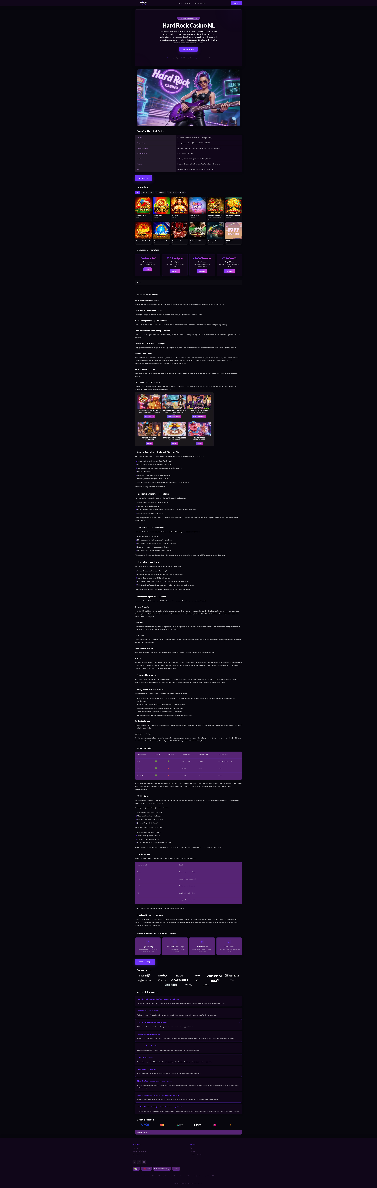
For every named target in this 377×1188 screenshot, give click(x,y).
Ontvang (175, 271)
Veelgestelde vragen (199, 3)
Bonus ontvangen (145, 962)
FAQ (191, 1148)
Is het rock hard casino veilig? (146, 1069)
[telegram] (144, 1162)
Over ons (135, 1148)
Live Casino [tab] (172, 192)
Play (143, 203)
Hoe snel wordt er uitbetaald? (147, 1046)
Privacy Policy (137, 1155)
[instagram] (139, 1162)
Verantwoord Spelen (196, 1155)
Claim (147, 269)
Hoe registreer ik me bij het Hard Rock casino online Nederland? (158, 999)
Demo (143, 207)
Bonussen (187, 3)
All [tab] (137, 192)
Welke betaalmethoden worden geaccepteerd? (153, 1022)
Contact (192, 1151)
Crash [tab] (182, 192)
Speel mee (229, 271)
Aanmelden (236, 3)
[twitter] (134, 1162)
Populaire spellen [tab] (147, 192)
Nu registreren (188, 49)
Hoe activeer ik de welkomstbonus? (149, 1011)
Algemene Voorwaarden (139, 1151)
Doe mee (202, 271)
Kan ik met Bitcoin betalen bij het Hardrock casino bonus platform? (159, 1107)
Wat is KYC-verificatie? (145, 1057)
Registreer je (143, 178)
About (180, 3)
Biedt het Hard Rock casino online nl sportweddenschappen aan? (159, 1095)
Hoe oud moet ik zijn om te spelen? (148, 1034)
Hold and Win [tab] (160, 192)
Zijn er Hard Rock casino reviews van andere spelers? (154, 1081)
